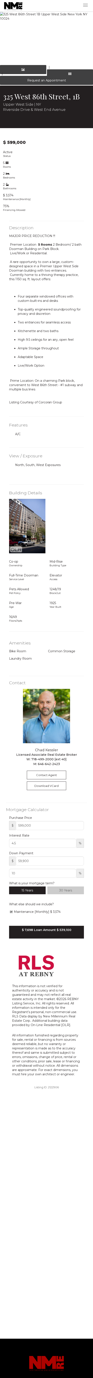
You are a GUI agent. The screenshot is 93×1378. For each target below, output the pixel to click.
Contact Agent (46, 775)
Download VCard (46, 786)
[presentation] (8, 37)
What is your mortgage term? (32, 883)
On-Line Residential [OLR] (50, 1025)
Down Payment (21, 853)
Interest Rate (19, 835)
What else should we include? (31, 904)
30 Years (65, 890)
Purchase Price (20, 818)
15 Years (27, 890)
